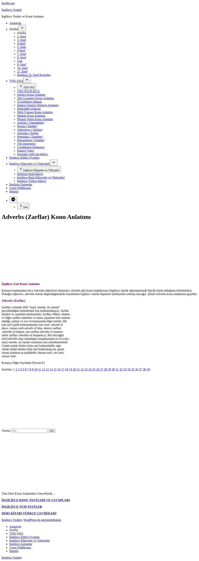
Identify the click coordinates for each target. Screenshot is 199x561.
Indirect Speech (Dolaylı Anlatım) (37, 105)
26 (97, 369)
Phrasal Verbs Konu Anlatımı (35, 119)
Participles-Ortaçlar (29, 108)
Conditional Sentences (31, 147)
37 (140, 369)
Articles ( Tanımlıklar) (30, 122)
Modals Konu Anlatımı (31, 115)
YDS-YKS (16, 81)
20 (74, 369)
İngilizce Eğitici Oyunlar (24, 157)
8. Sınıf (21, 57)
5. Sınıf (21, 47)
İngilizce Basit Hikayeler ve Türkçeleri (41, 177)
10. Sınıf (22, 68)
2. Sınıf (21, 36)
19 (70, 369)
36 (136, 369)
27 (101, 369)
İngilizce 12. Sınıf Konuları (34, 75)
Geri (25, 207)
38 (144, 369)
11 (39, 369)
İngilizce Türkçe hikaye (31, 181)
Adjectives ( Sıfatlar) (29, 129)
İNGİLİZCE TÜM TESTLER (22, 506)
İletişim (13, 191)
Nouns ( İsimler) (27, 126)
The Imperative (26, 143)
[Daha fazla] (13, 199)
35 (132, 369)
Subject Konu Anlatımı (31, 94)
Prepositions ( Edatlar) (30, 140)
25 (93, 369)
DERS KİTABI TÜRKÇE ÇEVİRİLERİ (29, 513)
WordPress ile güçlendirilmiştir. (42, 520)
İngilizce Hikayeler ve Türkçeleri (29, 163)
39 (148, 369)
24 (90, 369)
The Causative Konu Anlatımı (35, 98)
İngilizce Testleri (12, 9)
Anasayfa (15, 23)
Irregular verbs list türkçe (32, 154)
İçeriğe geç (8, 3)
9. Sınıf (21, 64)
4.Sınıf (21, 43)
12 (43, 369)
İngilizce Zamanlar (20, 184)
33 (125, 369)
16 (58, 369)
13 (47, 369)
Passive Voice (25, 150)
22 (82, 369)
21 (78, 369)
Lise (19, 61)
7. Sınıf (21, 54)
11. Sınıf (22, 71)
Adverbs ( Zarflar (27, 133)
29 (109, 369)
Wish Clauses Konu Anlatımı (35, 112)
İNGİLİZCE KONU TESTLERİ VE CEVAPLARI (36, 500)
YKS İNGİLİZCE (28, 91)
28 (105, 369)
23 (86, 369)
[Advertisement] (99, 252)
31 (117, 369)
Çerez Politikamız (20, 188)
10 (35, 369)
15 (55, 369)
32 (121, 369)
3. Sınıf (21, 40)
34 (128, 369)
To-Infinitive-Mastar (29, 101)
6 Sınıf (21, 50)
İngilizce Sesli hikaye (30, 174)
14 (51, 369)
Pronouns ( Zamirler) (30, 136)
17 (62, 369)
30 (113, 369)
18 (66, 369)
